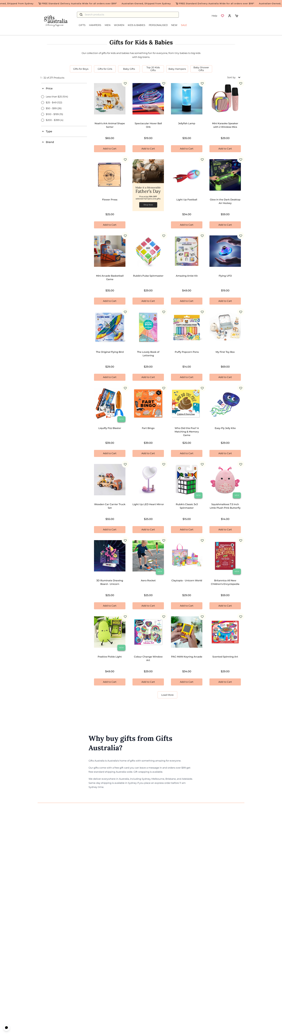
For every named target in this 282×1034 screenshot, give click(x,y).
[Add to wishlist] (125, 83)
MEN (107, 25)
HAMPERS (95, 25)
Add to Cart (109, 148)
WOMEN (119, 25)
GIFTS (82, 25)
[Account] (229, 16)
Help (214, 15)
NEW (174, 25)
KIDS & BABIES (136, 25)
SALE (184, 25)
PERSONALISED (158, 25)
